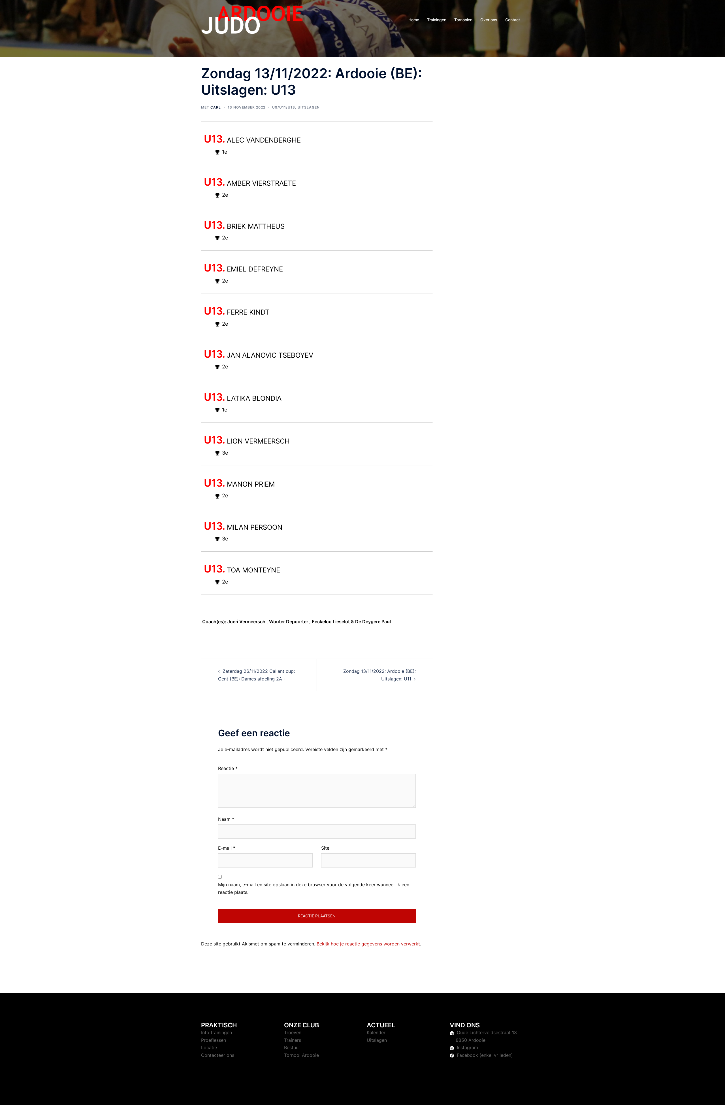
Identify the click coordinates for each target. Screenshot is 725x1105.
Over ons (488, 19)
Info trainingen (216, 1032)
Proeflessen (213, 1040)
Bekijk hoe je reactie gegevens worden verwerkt (368, 944)
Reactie (228, 768)
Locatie (209, 1047)
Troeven (292, 1032)
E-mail (226, 848)
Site (325, 848)
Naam (226, 819)
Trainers (292, 1040)
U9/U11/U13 (283, 107)
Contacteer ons (217, 1055)
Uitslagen (309, 107)
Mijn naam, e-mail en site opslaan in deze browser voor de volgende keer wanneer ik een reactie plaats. (313, 888)
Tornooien (463, 19)
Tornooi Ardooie (301, 1055)
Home (413, 19)
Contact (512, 19)
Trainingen (436, 19)
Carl (215, 107)
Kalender (376, 1032)
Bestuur (292, 1047)
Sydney (321, 1095)
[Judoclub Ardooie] (252, 19)
